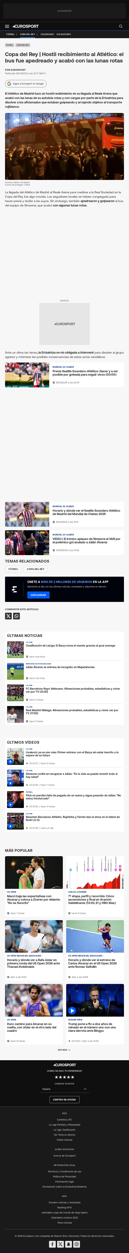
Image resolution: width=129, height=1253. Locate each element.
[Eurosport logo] (25, 26)
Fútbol (9, 45)
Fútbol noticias (64, 1140)
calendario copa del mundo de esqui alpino (64, 1212)
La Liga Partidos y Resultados (64, 1124)
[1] (56, 1077)
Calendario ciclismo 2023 (64, 1217)
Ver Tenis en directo (64, 1134)
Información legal (64, 1181)
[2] (60, 1077)
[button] (7, 26)
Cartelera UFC (64, 1119)
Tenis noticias (64, 1222)
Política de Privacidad (64, 1176)
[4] (69, 1077)
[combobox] (64, 1089)
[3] (64, 1077)
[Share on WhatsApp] (16, 616)
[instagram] (76, 1244)
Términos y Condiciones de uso (64, 1171)
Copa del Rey (23, 45)
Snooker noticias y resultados (64, 1202)
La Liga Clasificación (64, 1129)
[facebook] (52, 1244)
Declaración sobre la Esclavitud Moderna (64, 1186)
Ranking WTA (64, 1207)
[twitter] (60, 1244)
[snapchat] (68, 1244)
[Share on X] (8, 616)
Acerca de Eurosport (64, 1155)
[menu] (121, 26)
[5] (73, 1077)
